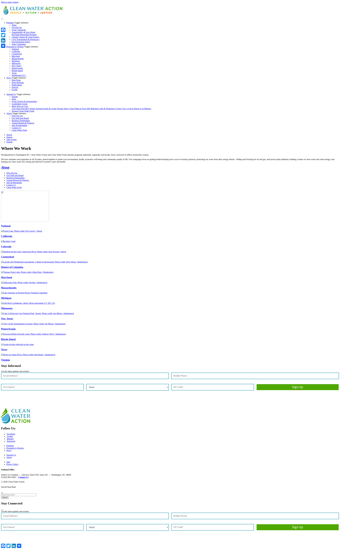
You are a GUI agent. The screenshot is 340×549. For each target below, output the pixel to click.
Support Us (11, 94)
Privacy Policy (12, 464)
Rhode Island (17, 70)
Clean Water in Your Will (79, 109)
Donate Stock (63, 109)
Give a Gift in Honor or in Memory (136, 109)
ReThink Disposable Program (24, 35)
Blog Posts (16, 80)
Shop (14, 99)
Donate (15, 97)
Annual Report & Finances (23, 123)
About (9, 113)
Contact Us (16, 128)
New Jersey (17, 66)
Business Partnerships (21, 120)
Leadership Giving (19, 104)
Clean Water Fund (19, 130)
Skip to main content (9, 2)
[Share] (3, 45)
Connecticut (17, 54)
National (15, 49)
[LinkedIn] (3, 40)
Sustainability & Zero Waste (23, 32)
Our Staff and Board (20, 118)
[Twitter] (3, 35)
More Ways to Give (20, 106)
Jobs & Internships (19, 125)
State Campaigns (19, 44)
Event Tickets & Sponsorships (24, 101)
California (16, 51)
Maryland (16, 56)
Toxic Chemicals (19, 30)
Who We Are (17, 116)
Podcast (15, 87)
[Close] (2, 492)
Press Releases (18, 82)
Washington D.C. (19, 75)
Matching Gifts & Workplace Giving (106, 109)
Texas (14, 73)
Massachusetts (18, 58)
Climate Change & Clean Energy (25, 37)
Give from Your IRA (20, 109)
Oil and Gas (17, 27)
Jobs (8, 462)
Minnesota (16, 63)
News (8, 78)
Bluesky (10, 439)
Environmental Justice (21, 42)
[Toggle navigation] (2, 18)
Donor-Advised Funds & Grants (43, 109)
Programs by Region (15, 47)
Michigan (16, 61)
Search (9, 135)
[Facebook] (3, 29)
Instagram (10, 441)
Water (14, 25)
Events (14, 90)
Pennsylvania (17, 68)
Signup (9, 137)
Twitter (9, 436)
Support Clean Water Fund (23, 111)
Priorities (10, 23)
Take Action (11, 139)
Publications (17, 85)
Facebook (10, 434)
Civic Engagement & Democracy (26, 39)
